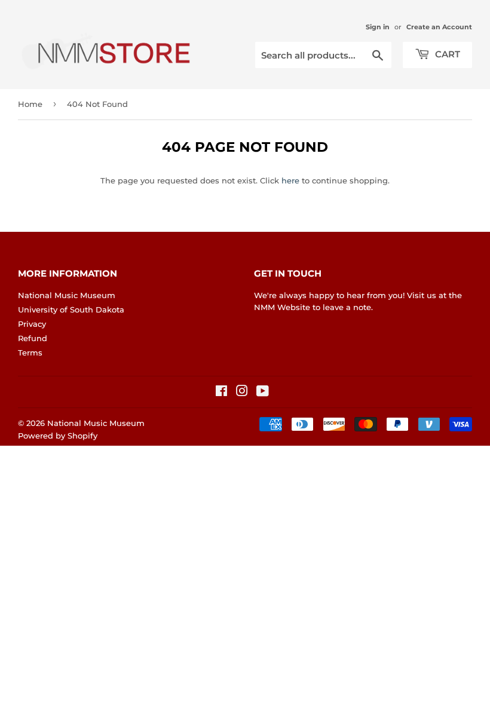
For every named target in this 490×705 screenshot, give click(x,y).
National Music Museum (66, 295)
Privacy (32, 324)
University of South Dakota (71, 309)
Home (30, 104)
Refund (32, 338)
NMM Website (282, 307)
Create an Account (439, 27)
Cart (446, 54)
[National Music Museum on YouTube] (262, 392)
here (290, 180)
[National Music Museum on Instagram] (242, 392)
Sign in (378, 27)
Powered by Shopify (57, 435)
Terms (30, 352)
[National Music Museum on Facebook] (221, 392)
